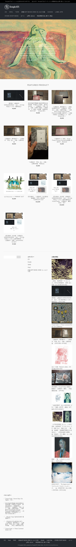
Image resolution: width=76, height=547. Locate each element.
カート (23, 16)
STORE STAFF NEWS (11, 16)
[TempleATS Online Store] (14, 9)
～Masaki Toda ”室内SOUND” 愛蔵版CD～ (14, 517)
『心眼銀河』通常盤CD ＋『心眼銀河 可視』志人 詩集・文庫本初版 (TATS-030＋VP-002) (62, 341)
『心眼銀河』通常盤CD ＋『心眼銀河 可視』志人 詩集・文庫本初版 (14, 140)
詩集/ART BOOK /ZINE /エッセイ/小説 (33, 12)
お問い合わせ (31, 16)
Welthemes (55, 545)
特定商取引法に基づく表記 (45, 16)
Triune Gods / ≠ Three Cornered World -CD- (14, 529)
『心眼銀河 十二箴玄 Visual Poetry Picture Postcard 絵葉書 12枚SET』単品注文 (62, 140)
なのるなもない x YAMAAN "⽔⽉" (14, 196)
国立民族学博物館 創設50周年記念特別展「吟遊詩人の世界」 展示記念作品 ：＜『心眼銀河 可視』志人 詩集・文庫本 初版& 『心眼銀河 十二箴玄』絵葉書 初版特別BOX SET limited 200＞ (38, 107)
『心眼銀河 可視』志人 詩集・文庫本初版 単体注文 (38, 162)
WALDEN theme (47, 545)
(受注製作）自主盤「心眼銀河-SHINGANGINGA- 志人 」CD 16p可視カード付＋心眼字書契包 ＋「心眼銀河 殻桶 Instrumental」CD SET (14, 239)
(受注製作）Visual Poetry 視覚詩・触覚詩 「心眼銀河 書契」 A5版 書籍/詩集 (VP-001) (63, 388)
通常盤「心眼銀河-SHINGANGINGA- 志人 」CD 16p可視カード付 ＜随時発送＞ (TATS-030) (62, 299)
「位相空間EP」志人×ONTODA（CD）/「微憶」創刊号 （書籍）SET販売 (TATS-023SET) (62, 407)
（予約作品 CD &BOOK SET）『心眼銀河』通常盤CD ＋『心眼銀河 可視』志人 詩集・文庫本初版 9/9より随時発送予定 (14, 523)
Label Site (59, 12)
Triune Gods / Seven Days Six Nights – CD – (14, 499)
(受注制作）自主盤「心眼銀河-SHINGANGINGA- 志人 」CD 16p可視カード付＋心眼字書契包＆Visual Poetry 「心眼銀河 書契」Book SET (62, 200)
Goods (50, 12)
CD (6, 12)
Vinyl (11, 12)
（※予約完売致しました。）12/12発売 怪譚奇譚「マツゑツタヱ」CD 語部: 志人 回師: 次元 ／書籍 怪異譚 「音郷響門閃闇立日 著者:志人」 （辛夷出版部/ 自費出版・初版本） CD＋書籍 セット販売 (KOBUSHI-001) (62, 430)
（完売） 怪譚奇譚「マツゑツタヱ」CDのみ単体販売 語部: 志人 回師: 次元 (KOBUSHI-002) (62, 283)
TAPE (17, 12)
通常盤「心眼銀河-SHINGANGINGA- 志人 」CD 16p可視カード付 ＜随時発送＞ (14, 105)
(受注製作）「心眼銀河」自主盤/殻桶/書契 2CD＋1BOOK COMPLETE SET (38, 198)
